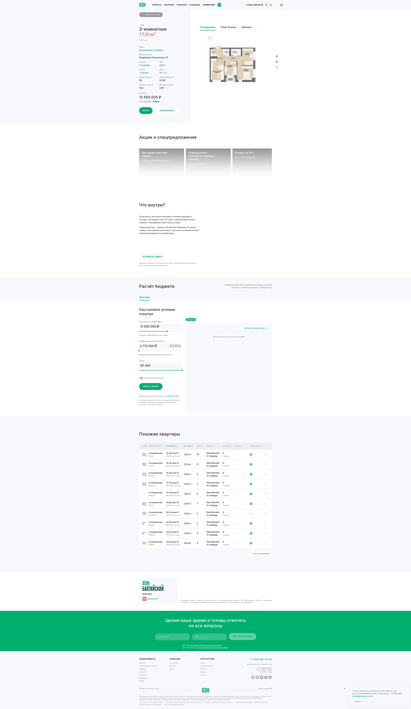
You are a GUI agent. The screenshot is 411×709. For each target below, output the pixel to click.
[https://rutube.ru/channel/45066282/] (257, 677)
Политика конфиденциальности (174, 704)
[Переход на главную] (142, 5)
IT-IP (270, 688)
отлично (357, 701)
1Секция (143, 72)
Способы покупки (206, 666)
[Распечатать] (276, 56)
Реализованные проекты (148, 666)
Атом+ (172, 669)
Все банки (191, 319)
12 (163, 72)
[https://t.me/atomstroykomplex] (270, 677)
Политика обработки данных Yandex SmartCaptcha (252, 702)
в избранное (167, 110)
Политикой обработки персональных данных (212, 648)
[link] (205, 454)
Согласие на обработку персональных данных (218, 702)
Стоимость (171, 446)
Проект (210, 446)
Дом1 (162, 65)
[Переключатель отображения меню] (219, 5)
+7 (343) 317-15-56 (172, 396)
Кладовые (195, 5)
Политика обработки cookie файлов (150, 704)
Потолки (187, 446)
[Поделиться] (276, 67)
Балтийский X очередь (151, 50)
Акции (202, 663)
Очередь (226, 446)
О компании (174, 663)
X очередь (144, 65)
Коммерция (209, 5)
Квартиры (169, 5)
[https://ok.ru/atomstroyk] (266, 677)
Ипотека (203, 669)
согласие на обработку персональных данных (206, 645)
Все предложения (261, 554)
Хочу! (146, 110)
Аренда (203, 675)
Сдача (237, 446)
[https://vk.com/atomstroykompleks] (261, 677)
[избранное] (266, 5)
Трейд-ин (203, 672)
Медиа (141, 681)
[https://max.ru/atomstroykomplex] (253, 677)
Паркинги (182, 5)
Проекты (156, 5)
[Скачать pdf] (276, 61)
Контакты (173, 666)
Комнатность (154, 446)
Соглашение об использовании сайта (151, 702)
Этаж (199, 446)
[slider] (167, 331)
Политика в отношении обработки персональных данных (183, 702)
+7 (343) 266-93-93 (254, 5)
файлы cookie (370, 693)
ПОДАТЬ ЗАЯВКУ (151, 386)
